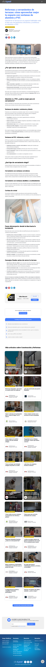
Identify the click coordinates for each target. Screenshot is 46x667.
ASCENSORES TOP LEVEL (32, 420)
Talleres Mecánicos (27, 648)
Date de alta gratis (23, 313)
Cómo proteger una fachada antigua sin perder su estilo (12, 464)
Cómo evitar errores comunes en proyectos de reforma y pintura (13, 516)
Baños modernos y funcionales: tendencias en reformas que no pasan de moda (13, 566)
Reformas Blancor (12, 420)
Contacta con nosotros (6, 647)
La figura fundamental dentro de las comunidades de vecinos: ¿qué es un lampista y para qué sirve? (23, 330)
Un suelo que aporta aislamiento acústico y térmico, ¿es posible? (32, 566)
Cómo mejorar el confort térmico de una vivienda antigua (11, 440)
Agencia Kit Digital (5, 642)
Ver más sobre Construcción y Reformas (23, 605)
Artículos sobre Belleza (17, 644)
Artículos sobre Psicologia (16, 647)
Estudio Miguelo (12, 571)
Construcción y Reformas (10, 27)
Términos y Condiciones (39, 640)
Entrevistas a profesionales (15, 641)
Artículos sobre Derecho (17, 651)
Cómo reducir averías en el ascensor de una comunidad (31, 414)
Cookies (36, 647)
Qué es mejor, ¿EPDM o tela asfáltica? (15, 333)
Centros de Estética (27, 640)
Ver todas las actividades (26, 650)
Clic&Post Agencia (5, 640)
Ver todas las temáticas (17, 655)
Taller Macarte (11, 29)
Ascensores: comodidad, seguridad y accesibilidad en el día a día (32, 493)
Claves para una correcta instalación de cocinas (30, 515)
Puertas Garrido (30, 395)
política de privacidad (21, 626)
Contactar (35, 299)
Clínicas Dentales (27, 643)
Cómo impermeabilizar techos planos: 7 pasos (13, 493)
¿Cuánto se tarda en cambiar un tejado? (15, 337)
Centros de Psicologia (28, 642)
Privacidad (36, 645)
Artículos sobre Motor (17, 653)
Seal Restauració (12, 371)
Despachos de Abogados (26, 646)
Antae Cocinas (30, 370)
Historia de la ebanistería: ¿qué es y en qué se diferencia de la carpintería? (21, 327)
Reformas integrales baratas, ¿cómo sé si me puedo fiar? (13, 540)
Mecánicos (19, 298)
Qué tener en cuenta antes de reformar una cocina (32, 368)
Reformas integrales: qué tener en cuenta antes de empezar (13, 389)
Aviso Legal (37, 643)
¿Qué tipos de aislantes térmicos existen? (30, 464)
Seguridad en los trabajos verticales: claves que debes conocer (31, 440)
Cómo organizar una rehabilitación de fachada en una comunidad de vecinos (12, 368)
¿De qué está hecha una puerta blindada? (32, 389)
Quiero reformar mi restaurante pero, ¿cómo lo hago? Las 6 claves (13, 415)
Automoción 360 (5, 643)
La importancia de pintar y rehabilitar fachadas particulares (12, 591)
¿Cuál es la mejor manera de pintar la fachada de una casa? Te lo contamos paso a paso (32, 541)
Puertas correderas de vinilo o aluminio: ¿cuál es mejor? (32, 590)
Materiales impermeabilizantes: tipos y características (18, 324)
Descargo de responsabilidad (37, 649)
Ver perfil (35, 296)
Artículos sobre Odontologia (16, 650)
